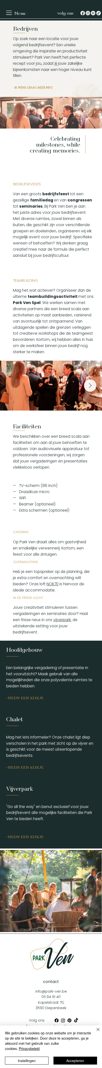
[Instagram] (88, 13)
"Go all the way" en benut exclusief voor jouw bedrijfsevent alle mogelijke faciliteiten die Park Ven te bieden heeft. (49, 813)
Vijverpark (19, 788)
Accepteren (75, 1060)
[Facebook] (82, 13)
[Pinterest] (93, 13)
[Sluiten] (95, 1032)
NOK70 (52, 584)
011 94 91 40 (51, 996)
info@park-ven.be (51, 991)
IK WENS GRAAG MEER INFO (34, 87)
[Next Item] (90, 385)
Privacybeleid (29, 1048)
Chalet (14, 718)
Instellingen (27, 1060)
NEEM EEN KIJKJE (26, 697)
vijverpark (62, 619)
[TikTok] (98, 13)
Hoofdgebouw (24, 649)
